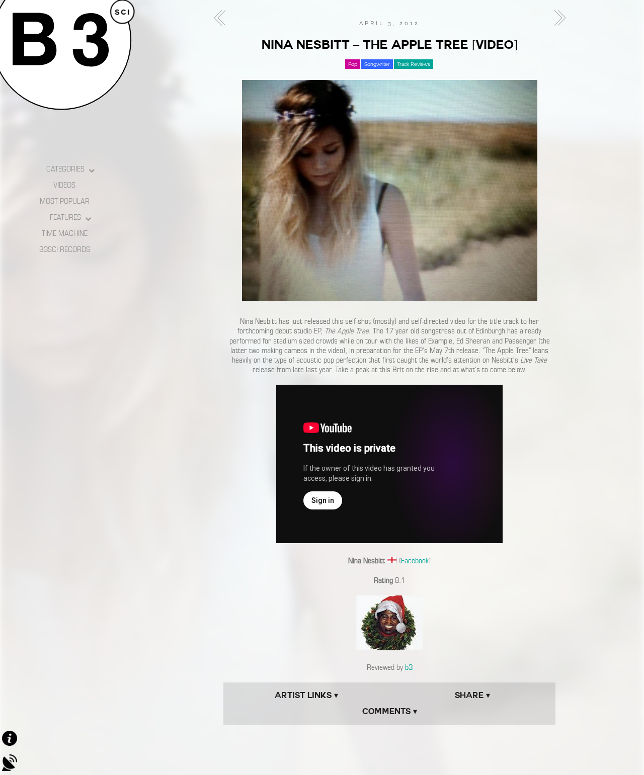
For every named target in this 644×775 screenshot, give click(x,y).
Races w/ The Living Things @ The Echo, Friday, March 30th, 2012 (557, 18)
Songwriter (377, 64)
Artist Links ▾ (306, 695)
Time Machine (65, 233)
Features (65, 217)
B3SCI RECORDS (64, 249)
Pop (352, 64)
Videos (64, 185)
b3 (409, 667)
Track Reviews (413, 64)
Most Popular (65, 201)
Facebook (415, 560)
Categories (65, 169)
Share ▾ (472, 695)
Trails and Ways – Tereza (222, 18)
